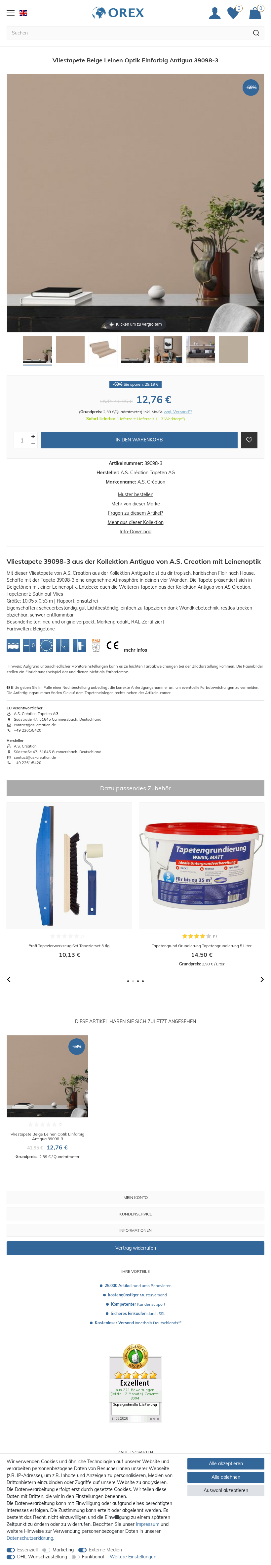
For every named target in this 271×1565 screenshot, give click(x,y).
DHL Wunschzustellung (42, 1557)
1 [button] (128, 981)
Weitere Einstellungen (133, 1557)
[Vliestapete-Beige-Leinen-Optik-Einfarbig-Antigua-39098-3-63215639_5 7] (233, 352)
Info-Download (135, 532)
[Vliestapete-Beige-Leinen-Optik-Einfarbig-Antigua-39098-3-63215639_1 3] (103, 352)
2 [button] (133, 981)
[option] (69, 885)
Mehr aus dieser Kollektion (136, 522)
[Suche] (256, 32)
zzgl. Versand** (178, 411)
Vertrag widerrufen (135, 1248)
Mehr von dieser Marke (135, 504)
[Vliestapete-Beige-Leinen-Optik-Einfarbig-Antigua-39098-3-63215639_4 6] (200, 352)
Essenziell (27, 1550)
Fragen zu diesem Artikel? (135, 513)
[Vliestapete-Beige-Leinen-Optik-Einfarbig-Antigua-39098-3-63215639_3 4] (135, 352)
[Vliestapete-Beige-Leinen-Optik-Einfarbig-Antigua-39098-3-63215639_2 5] (168, 352)
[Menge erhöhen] (33, 436)
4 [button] (143, 981)
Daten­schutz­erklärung (30, 1538)
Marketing (63, 1550)
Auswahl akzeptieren (226, 1490)
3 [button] (138, 981)
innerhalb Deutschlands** (138, 1322)
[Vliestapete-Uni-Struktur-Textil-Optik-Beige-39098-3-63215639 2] (70, 352)
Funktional (93, 1557)
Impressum (147, 1524)
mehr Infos (135, 650)
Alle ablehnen (226, 1477)
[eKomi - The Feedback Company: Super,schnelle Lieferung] (135, 1383)
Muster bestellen (135, 494)
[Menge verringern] (33, 443)
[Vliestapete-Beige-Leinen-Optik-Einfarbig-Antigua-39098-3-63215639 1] (37, 352)
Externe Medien (105, 1550)
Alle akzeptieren (226, 1464)
